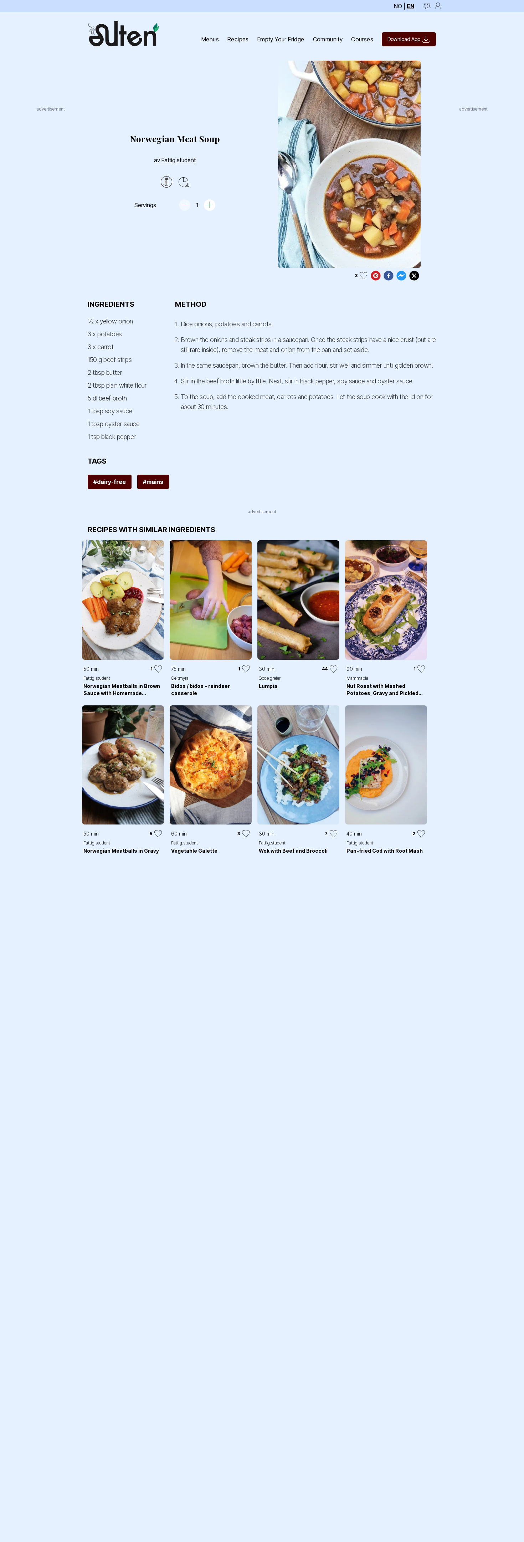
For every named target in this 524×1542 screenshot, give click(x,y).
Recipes (238, 39)
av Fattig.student (175, 160)
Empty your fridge (280, 39)
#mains (153, 481)
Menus (210, 39)
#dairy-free (109, 481)
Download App (403, 39)
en (410, 6)
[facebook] (389, 276)
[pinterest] (376, 276)
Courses (362, 39)
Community (328, 39)
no (398, 6)
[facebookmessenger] (401, 276)
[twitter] (414, 276)
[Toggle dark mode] (427, 6)
